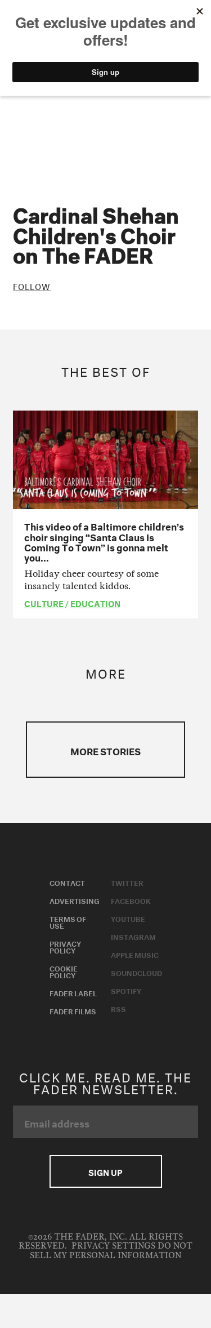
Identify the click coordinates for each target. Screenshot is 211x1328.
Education (95, 602)
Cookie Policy (64, 971)
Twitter (127, 882)
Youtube (128, 918)
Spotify (126, 990)
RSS (118, 1008)
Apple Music (135, 954)
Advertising (75, 900)
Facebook (131, 900)
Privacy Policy (65, 946)
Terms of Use (68, 921)
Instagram (133, 936)
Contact (67, 882)
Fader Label (73, 992)
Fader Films (73, 1010)
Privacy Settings (113, 1246)
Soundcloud (136, 972)
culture (44, 602)
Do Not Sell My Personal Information (111, 1250)
